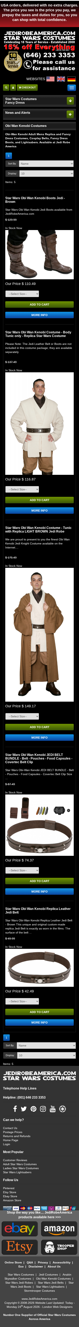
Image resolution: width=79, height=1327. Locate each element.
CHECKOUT (28, 87)
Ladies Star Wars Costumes (21, 1168)
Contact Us (10, 1128)
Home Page (10, 1140)
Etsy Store (9, 1192)
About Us (54, 1266)
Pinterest (8, 1188)
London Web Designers (57, 1306)
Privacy (43, 1262)
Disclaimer (36, 1266)
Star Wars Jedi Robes (19, 1282)
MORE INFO (39, 315)
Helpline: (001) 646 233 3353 (24, 1097)
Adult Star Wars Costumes (20, 1164)
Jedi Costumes (48, 1274)
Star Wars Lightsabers (17, 1172)
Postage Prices (12, 1132)
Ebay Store (10, 1196)
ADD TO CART (39, 304)
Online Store (13, 1262)
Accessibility (61, 1262)
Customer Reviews (15, 1160)
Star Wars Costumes (21, 1274)
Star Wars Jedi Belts (51, 1282)
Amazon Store (12, 1200)
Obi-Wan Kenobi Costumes (53, 1278)
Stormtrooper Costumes (39, 1290)
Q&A (30, 1262)
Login (6, 1144)
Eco (21, 1266)
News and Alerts (17, 112)
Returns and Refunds (16, 1136)
